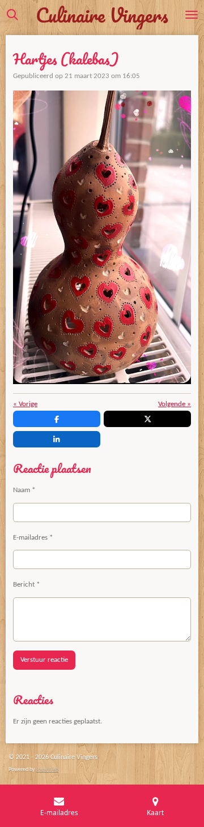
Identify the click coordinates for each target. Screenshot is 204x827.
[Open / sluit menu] (191, 14)
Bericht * (26, 584)
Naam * (24, 490)
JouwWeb (47, 769)
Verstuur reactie (44, 660)
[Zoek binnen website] (12, 14)
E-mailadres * (33, 537)
